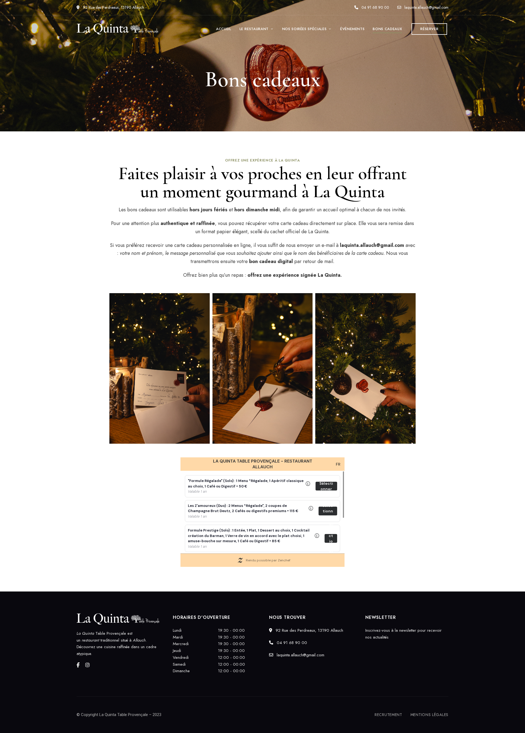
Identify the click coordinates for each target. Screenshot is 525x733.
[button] (429, 29)
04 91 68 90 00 (374, 7)
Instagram (87, 665)
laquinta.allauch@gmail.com (425, 7)
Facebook (78, 665)
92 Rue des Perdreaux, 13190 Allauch (113, 7)
